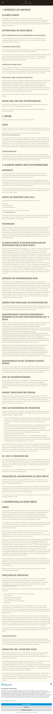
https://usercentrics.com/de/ (9, 585)
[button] (2, 3)
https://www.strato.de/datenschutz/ (11, 134)
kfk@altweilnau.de (10, 212)
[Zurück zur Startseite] (26, 3)
